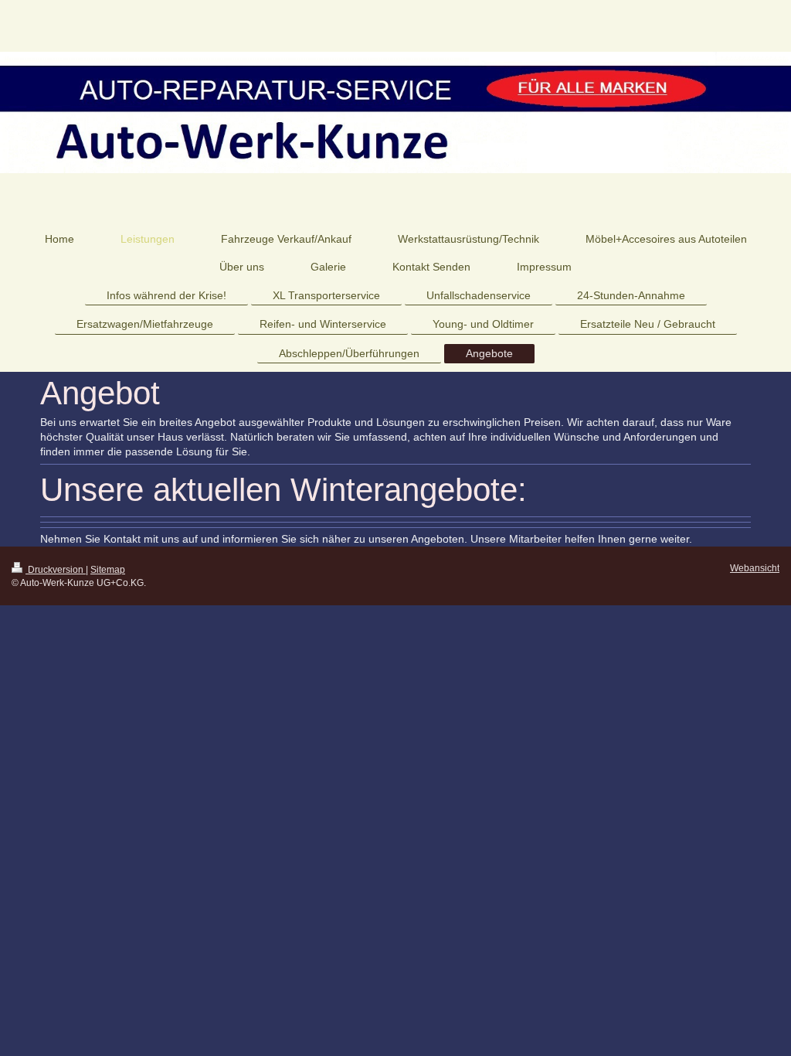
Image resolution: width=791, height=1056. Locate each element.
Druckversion (55, 569)
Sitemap (107, 569)
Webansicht (754, 568)
